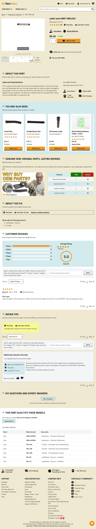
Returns (4, 484)
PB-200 (28, 457)
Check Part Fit (8, 421)
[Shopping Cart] (93, 3)
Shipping (4, 482)
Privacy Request (53, 506)
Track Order (5, 487)
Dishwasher (28, 487)
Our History (52, 484)
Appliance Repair (30, 482)
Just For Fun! (79, 497)
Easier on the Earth (54, 489)
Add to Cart (70, 41)
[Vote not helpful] (22, 378)
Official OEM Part (72, 31)
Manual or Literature (15, 14)
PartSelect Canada (54, 518)
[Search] (92, 9)
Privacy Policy (52, 494)
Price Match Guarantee (8, 492)
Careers (50, 492)
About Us (51, 482)
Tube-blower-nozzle (55, 131)
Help (2, 497)
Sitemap (50, 513)
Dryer (26, 489)
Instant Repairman (31, 484)
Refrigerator (29, 497)
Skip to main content (48, 19)
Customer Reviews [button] (16, 234)
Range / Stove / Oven (32, 494)
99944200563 (31, 440)
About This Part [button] (15, 73)
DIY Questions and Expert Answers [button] (26, 393)
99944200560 (31, 436)
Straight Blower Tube (33, 131)
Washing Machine (30, 499)
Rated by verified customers (40, 212)
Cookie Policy (52, 497)
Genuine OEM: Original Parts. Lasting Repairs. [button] (32, 159)
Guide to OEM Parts (31, 504)
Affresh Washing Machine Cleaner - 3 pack (80, 132)
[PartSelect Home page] (9, 3)
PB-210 (28, 461)
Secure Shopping (53, 511)
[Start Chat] (91, 523)
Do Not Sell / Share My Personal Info (58, 502)
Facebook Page (79, 488)
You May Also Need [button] (16, 106)
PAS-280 (29, 453)
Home (3, 14)
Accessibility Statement (55, 516)
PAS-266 (29, 449)
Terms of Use (52, 508)
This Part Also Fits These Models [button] (25, 412)
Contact (3, 494)
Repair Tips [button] (12, 314)
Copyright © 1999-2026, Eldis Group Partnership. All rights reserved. (48, 526)
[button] (7, 9)
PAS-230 (29, 444)
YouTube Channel (80, 485)
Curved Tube (8, 131)
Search (88, 273)
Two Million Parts (53, 487)
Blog (76, 494)
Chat (61, 4)
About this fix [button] (13, 203)
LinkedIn (77, 491)
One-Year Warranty (7, 489)
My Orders (71, 4)
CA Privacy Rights (53, 499)
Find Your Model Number (32, 501)
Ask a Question (48, 399)
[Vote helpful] (18, 378)
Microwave (28, 492)
